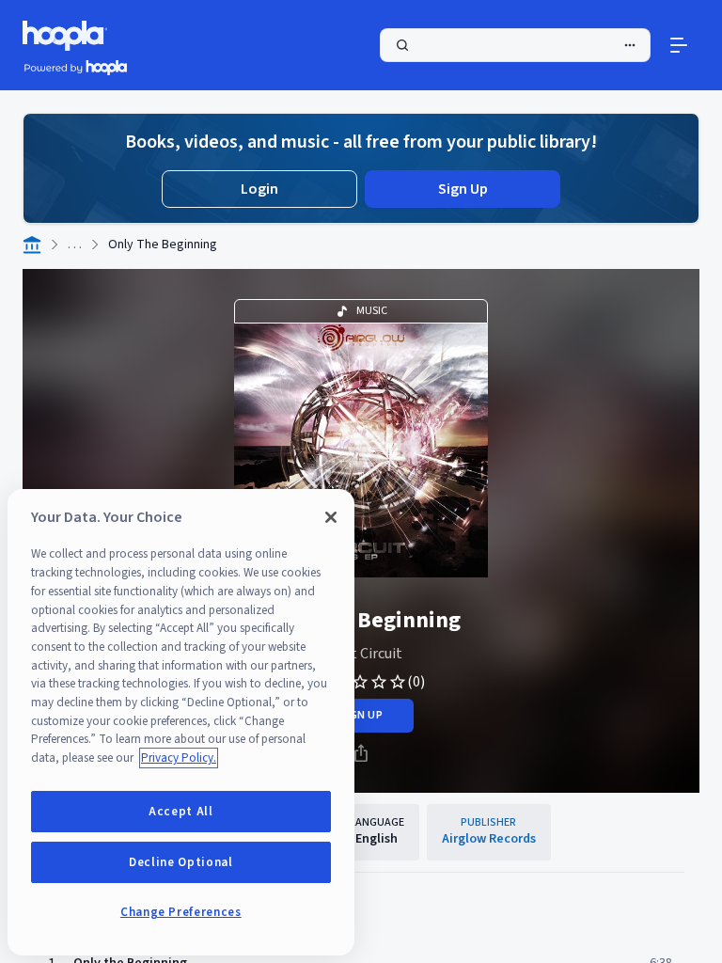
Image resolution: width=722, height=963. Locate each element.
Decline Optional (181, 862)
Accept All (181, 811)
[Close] (331, 517)
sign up (360, 715)
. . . (75, 244)
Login (259, 189)
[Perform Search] (515, 45)
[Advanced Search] (630, 45)
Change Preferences (181, 912)
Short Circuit (361, 653)
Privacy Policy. (178, 758)
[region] (181, 722)
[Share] (361, 753)
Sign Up (463, 189)
